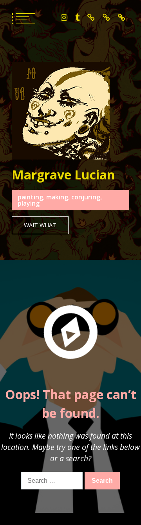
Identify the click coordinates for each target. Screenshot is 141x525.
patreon (106, 17)
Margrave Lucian (63, 174)
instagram (64, 17)
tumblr (77, 17)
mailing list (121, 17)
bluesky (91, 17)
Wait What (40, 225)
